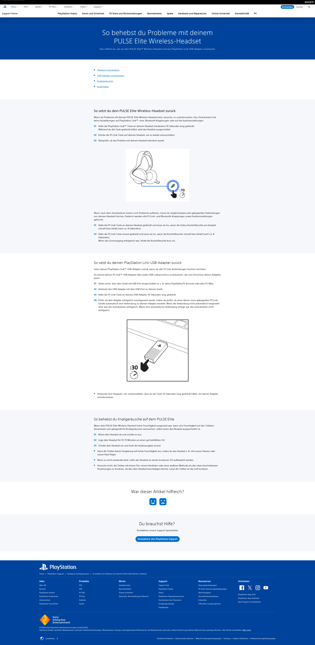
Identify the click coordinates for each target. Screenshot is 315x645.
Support (97, 6)
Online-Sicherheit (221, 13)
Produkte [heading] (84, 581)
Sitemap (227, 638)
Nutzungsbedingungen (207, 585)
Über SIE (42, 585)
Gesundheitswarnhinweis (208, 596)
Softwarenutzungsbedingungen (263, 638)
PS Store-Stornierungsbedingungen (212, 589)
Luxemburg (50, 638)
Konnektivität (242, 13)
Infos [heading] (42, 581)
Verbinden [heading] (243, 581)
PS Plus (52, 6)
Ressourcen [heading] (204, 581)
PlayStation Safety (166, 589)
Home (41, 574)
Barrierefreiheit (125, 589)
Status (161, 593)
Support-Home (9, 13)
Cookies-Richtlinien (240, 638)
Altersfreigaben (204, 593)
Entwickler (202, 600)
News (83, 6)
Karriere (42, 589)
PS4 (80, 589)
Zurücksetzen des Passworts (170, 600)
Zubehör (68, 6)
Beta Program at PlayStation (249, 602)
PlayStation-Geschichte (48, 604)
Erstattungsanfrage (166, 604)
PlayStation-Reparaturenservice (171, 596)
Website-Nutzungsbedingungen (208, 638)
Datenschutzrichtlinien (184, 638)
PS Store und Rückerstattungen (125, 13)
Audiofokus (103, 86)
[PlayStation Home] (5, 7)
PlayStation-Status (67, 13)
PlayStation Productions (48, 596)
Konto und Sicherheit (93, 13)
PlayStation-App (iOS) (246, 594)
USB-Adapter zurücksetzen (110, 75)
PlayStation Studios (47, 593)
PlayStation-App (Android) (248, 598)
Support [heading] (163, 581)
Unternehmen (44, 600)
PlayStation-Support (56, 574)
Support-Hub (164, 585)
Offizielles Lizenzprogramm (209, 604)
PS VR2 (82, 593)
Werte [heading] (122, 581)
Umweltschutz (124, 585)
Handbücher (163, 607)
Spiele (38, 6)
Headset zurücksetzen (108, 70)
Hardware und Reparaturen (192, 13)
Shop (13, 6)
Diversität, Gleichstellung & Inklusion (134, 596)
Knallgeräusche (105, 81)
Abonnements (154, 13)
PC (255, 13)
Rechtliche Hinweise (165, 638)
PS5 (25, 6)
